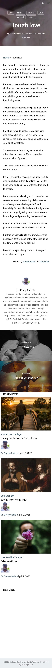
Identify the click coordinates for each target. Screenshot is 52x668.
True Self (18, 557)
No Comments (39, 34)
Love (41, 13)
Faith (11, 495)
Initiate (4, 434)
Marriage (17, 434)
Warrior (32, 17)
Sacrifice (10, 557)
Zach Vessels (29, 261)
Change (20, 13)
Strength (20, 17)
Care (11, 13)
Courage (31, 13)
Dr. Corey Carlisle (15, 34)
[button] (48, 3)
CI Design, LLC (27, 665)
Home (6, 57)
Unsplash (44, 261)
